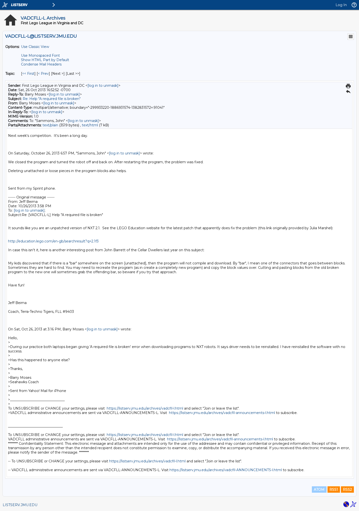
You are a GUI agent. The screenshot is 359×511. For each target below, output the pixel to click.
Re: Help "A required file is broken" (52, 99)
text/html (90, 125)
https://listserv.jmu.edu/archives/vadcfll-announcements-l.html (222, 413)
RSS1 (333, 489)
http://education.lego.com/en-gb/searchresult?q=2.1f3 (53, 241)
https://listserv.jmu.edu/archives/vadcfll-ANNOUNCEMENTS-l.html (225, 470)
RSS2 (347, 489)
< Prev (43, 73)
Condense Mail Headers (41, 64)
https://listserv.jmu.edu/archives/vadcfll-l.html (145, 408)
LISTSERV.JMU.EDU (20, 505)
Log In (341, 5)
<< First (28, 73)
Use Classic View (35, 46)
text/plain (50, 125)
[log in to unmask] (102, 85)
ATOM (319, 489)
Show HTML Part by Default (45, 60)
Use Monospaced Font (40, 55)
